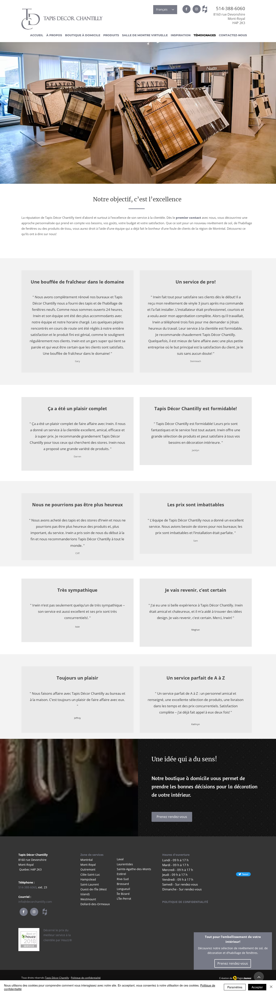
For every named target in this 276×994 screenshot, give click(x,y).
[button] (110, 35)
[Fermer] (271, 987)
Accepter (257, 987)
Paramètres (234, 987)
